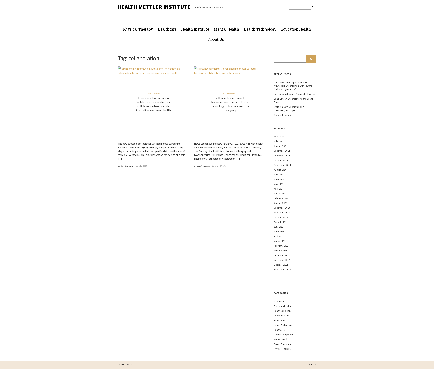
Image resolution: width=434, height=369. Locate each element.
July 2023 (278, 226)
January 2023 (280, 250)
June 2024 (279, 179)
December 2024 (282, 150)
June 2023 (279, 231)
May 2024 (278, 184)
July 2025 (278, 141)
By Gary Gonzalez (125, 165)
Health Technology (260, 29)
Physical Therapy (138, 29)
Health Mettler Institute (154, 7)
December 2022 (282, 255)
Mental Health (226, 29)
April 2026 (279, 136)
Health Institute (195, 29)
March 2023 (279, 240)
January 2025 (280, 146)
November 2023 (282, 212)
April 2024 (279, 188)
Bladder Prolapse (282, 114)
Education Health (296, 29)
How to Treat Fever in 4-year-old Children (294, 93)
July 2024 (278, 174)
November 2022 (282, 259)
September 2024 (282, 165)
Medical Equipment (283, 334)
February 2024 (281, 198)
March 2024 (279, 193)
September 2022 (282, 269)
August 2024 (280, 169)
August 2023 (280, 222)
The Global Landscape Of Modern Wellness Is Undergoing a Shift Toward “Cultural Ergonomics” (293, 86)
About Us (216, 39)
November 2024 (282, 155)
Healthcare (167, 29)
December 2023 (282, 207)
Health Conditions (283, 310)
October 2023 (281, 217)
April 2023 (279, 236)
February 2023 (281, 245)
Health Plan (279, 320)
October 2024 (281, 160)
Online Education (282, 344)
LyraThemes (311, 365)
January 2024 (280, 203)
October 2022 (281, 264)
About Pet (279, 301)
